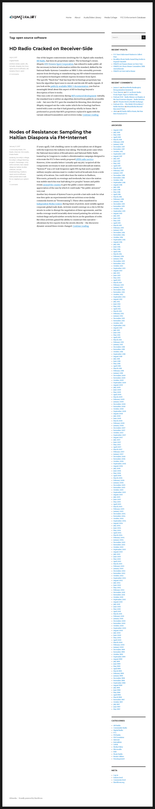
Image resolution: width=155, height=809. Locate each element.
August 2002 (118, 580)
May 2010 (116, 364)
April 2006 (117, 476)
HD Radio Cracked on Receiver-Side (51, 48)
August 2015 (117, 213)
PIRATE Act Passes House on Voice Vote (128, 64)
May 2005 (117, 502)
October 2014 (118, 237)
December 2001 (119, 592)
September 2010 (119, 354)
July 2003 (116, 554)
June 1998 (116, 690)
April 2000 (117, 640)
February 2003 (118, 566)
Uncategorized (118, 759)
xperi (22, 71)
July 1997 (116, 704)
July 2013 (116, 273)
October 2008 (118, 409)
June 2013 (117, 275)
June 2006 (117, 471)
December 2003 (119, 542)
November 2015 (119, 206)
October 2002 (118, 576)
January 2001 (118, 619)
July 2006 (116, 468)
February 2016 (118, 199)
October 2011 (118, 323)
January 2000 (118, 647)
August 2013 (117, 271)
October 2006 (118, 461)
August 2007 (118, 437)
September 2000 (119, 628)
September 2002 (119, 578)
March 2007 (117, 449)
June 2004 (117, 528)
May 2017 (116, 163)
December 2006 (119, 457)
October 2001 (118, 597)
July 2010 (116, 359)
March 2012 (117, 311)
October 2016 (118, 180)
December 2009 (119, 376)
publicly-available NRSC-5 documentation (69, 86)
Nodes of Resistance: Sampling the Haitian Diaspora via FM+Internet (50, 134)
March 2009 (117, 397)
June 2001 (117, 607)
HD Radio (41, 61)
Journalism (117, 742)
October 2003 (118, 547)
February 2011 (118, 342)
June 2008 (117, 418)
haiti (21, 165)
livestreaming (14, 172)
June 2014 (117, 247)
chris (115, 111)
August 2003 (118, 552)
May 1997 (116, 709)
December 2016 (119, 175)
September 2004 (119, 521)
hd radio (12, 66)
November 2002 (119, 573)
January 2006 (118, 483)
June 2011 (116, 333)
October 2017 (118, 152)
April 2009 (117, 395)
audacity (12, 157)
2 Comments (14, 74)
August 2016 (117, 185)
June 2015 (116, 218)
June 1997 (116, 707)
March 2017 (117, 168)
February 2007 (118, 452)
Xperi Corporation (64, 64)
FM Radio (117, 735)
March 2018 (117, 140)
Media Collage (110, 17)
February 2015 (118, 228)
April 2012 (117, 309)
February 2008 (118, 423)
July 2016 (116, 187)
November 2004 (119, 516)
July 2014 (116, 244)
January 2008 (118, 426)
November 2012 (119, 292)
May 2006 (117, 473)
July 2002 (116, 583)
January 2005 (118, 511)
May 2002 (117, 588)
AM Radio (117, 725)
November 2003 (119, 545)
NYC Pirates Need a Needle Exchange (129, 102)
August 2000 (118, 631)
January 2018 (118, 144)
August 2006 (118, 466)
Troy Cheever (118, 92)
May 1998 (116, 692)
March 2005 (117, 507)
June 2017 (116, 161)
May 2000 (117, 638)
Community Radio (16, 149)
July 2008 (116, 416)
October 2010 (118, 352)
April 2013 (117, 280)
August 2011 (117, 328)
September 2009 (119, 383)
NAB (114, 752)
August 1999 (117, 659)
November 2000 (119, 623)
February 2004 (118, 538)
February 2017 (118, 171)
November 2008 (119, 407)
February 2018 (118, 142)
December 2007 (119, 428)
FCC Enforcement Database (133, 17)
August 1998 (117, 685)
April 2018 (117, 137)
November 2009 (119, 378)
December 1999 (119, 650)
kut (23, 66)
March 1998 (117, 697)
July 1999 (116, 661)
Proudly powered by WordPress (30, 798)
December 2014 (119, 233)
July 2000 (117, 633)
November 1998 (119, 681)
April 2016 (117, 194)
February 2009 (118, 399)
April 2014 (117, 252)
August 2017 (117, 156)
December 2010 (119, 347)
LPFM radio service (84, 159)
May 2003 (117, 559)
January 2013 (118, 287)
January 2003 (118, 569)
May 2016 (116, 192)
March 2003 (117, 564)
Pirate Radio (13, 154)
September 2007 (119, 435)
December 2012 (119, 290)
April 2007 (117, 447)
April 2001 (117, 611)
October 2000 (118, 626)
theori (17, 71)
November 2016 (119, 178)
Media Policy (118, 747)
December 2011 (119, 318)
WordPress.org (118, 782)
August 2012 (117, 299)
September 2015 (119, 211)
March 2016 (117, 197)
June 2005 (117, 499)
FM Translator (118, 737)
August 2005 (118, 495)
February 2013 (118, 285)
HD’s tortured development (83, 96)
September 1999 (119, 657)
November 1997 (119, 700)
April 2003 (117, 561)
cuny (26, 162)
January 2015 (118, 230)
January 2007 (118, 454)
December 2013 (119, 261)
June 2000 (117, 635)
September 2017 (119, 154)
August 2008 (118, 414)
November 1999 (119, 652)
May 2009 (117, 392)
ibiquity (18, 66)
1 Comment (13, 184)
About (77, 17)
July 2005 (116, 497)
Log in (115, 775)
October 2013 (118, 266)
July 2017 (116, 159)
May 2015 (116, 221)
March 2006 (117, 478)
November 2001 (119, 595)
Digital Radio (14, 61)
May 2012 (116, 306)
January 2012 (118, 316)
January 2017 (118, 173)
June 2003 (117, 557)
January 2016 (118, 202)
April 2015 (117, 223)
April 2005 (117, 504)
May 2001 (117, 609)
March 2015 (117, 225)
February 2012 (118, 314)
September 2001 (119, 600)
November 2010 (119, 349)
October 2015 (118, 209)
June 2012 (117, 304)
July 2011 (116, 330)
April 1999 (117, 669)
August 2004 (118, 523)
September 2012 (119, 297)
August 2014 (117, 242)
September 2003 (119, 549)
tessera (12, 71)
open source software (17, 68)
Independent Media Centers (49, 204)
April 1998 (117, 695)
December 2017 (119, 147)
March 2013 (117, 283)
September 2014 (119, 240)
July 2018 (116, 132)
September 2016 (119, 182)
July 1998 (116, 688)
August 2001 (117, 602)
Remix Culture (118, 756)
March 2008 (117, 421)
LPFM (115, 745)
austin (22, 64)
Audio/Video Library (92, 17)
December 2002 (119, 571)
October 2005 (118, 490)
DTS (46, 64)
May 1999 (116, 666)
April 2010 (117, 366)
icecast (18, 169)
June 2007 (117, 442)
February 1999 (118, 673)
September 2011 (119, 325)
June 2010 (117, 361)
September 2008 (119, 411)
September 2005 (119, 492)
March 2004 (117, 535)
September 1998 (119, 683)
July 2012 (116, 302)
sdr (27, 68)
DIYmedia (13, 798)
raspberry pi (18, 179)
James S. (116, 88)
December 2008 (119, 404)
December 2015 (119, 204)
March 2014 (117, 254)
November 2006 (119, 459)
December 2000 (119, 621)
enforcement (14, 165)
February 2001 (118, 616)
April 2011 (117, 337)
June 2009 (117, 390)
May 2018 (116, 135)
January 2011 (118, 345)
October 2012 (118, 295)
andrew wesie (14, 64)
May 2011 (116, 335)
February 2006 (118, 480)
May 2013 (116, 278)
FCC (114, 733)
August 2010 (117, 356)
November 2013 (119, 264)
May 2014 (116, 249)
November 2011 (119, 321)
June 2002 (117, 585)
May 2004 (117, 530)
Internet (17, 152)
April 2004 (117, 533)
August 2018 (117, 130)
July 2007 (116, 440)
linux (26, 66)
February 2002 (118, 590)
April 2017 (117, 166)
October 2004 (118, 519)
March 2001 (117, 614)
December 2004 (119, 514)
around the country (52, 185)
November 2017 (119, 149)
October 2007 (118, 433)
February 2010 (118, 371)
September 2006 (119, 464)
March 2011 (117, 340)
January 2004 (118, 540)
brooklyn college (22, 157)
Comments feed (119, 780)
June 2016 (116, 190)
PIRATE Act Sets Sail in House (124, 71)
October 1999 (118, 654)
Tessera (52, 64)
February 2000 (118, 645)
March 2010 (117, 368)
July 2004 (117, 526)
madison (23, 172)
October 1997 (118, 702)
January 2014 (118, 259)
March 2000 (117, 642)
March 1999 (117, 671)
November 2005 (119, 488)
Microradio (25, 152)
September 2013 (119, 268)
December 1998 (119, 678)
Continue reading (90, 115)
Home (68, 17)
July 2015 (116, 216)
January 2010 (118, 373)
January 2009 (118, 402)
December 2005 (119, 485)
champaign (20, 162)
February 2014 (118, 256)
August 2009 (118, 385)
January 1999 (118, 676)
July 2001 (116, 604)
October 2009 (118, 380)
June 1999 (116, 664)
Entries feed (118, 778)
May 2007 (117, 445)
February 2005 (118, 509)
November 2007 (119, 430)
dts (26, 64)
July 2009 (116, 387)
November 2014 (119, 235)
